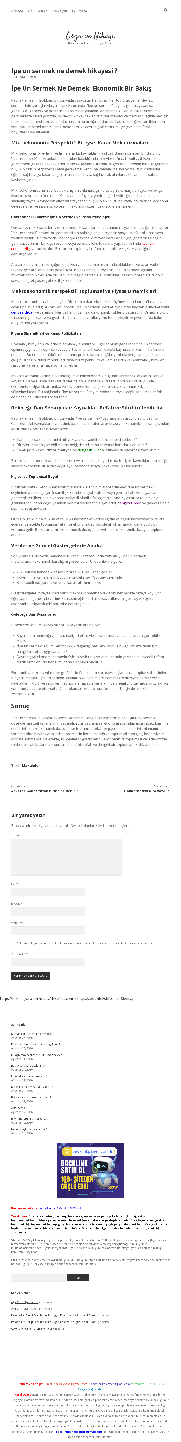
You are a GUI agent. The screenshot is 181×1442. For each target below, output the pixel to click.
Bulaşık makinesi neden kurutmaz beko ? (36, 1055)
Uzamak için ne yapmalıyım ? (29, 1076)
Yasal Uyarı (60, 11)
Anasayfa (17, 11)
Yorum (15, 835)
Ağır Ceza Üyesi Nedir (24, 1302)
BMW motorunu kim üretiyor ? (29, 1118)
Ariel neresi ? (19, 1108)
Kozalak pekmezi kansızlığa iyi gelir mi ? (35, 1044)
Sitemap (127, 998)
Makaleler (31, 765)
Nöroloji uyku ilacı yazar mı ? (29, 1129)
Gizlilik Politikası (38, 11)
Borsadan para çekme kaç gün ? (31, 1097)
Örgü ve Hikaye (90, 36)
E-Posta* (16, 903)
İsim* (14, 884)
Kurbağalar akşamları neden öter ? (32, 1034)
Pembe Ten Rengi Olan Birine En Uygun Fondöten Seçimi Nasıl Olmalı (54, 1315)
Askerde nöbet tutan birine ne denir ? (44, 791)
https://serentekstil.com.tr (98, 998)
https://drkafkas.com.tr (57, 998)
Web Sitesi (17, 923)
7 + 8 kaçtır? (19, 954)
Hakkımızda (79, 11)
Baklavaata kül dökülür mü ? (28, 1065)
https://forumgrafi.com (19, 998)
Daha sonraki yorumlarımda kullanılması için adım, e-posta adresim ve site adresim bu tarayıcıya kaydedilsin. (85, 943)
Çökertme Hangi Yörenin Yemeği (31, 1328)
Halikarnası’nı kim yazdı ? (146, 791)
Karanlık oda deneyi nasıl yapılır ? (32, 1087)
